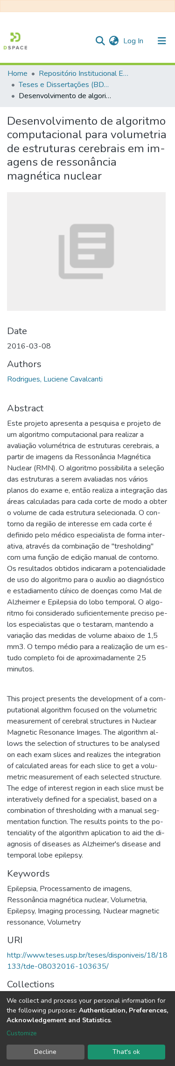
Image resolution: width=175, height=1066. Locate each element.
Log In (134, 41)
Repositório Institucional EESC (85, 73)
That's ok (126, 1051)
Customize (22, 1033)
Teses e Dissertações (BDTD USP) (65, 85)
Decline (45, 1051)
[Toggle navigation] (162, 41)
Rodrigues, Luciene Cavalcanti (55, 379)
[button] (113, 41)
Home (17, 73)
